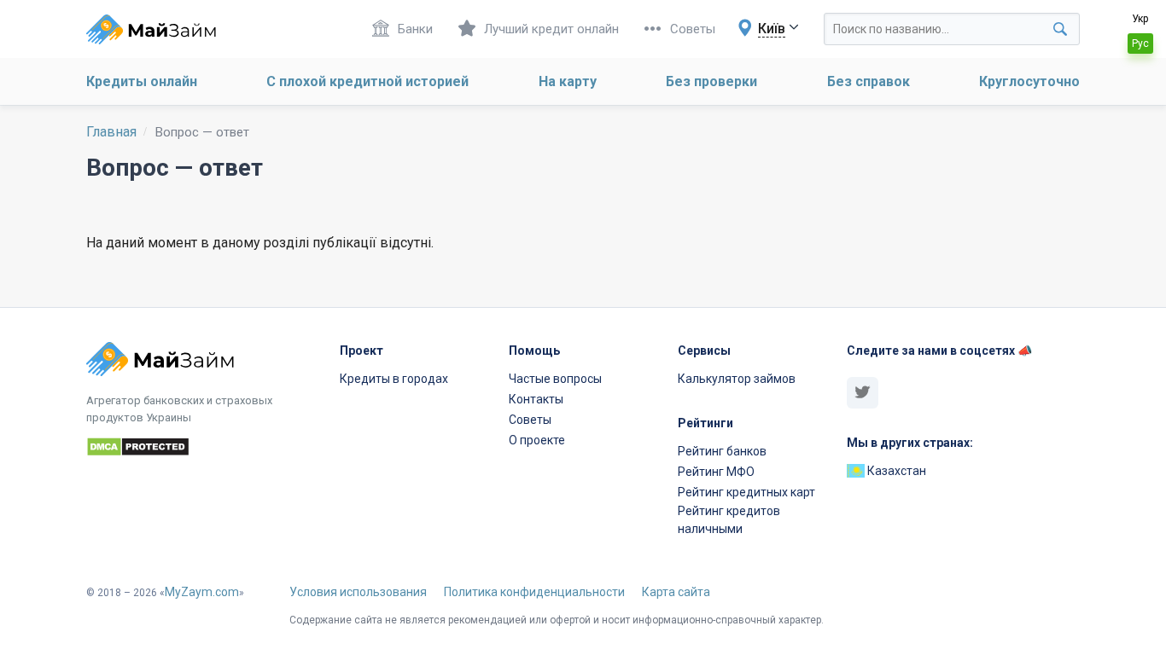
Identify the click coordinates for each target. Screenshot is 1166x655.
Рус (1140, 43)
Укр (1140, 19)
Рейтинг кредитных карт (746, 492)
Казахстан (895, 471)
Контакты (536, 399)
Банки (415, 29)
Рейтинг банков (722, 451)
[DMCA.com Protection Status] (202, 449)
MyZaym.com (202, 592)
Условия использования (358, 592)
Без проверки (711, 81)
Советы (692, 29)
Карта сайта (676, 592)
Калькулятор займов (737, 378)
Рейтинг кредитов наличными (729, 520)
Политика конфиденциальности (534, 592)
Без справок (868, 81)
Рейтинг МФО (716, 471)
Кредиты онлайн (141, 81)
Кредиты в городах (394, 378)
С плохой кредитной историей (367, 81)
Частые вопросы (555, 378)
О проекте (537, 440)
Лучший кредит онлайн (551, 29)
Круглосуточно (1029, 81)
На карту (568, 81)
